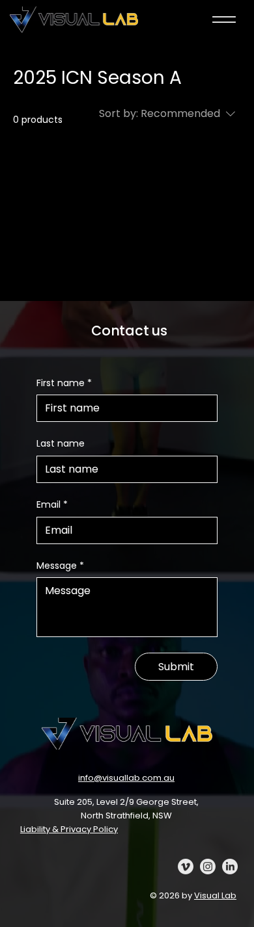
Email (52, 505)
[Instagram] (208, 866)
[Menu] (224, 19)
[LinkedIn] (230, 866)
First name (64, 383)
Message (60, 566)
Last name (60, 443)
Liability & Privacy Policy (69, 829)
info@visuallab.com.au (126, 778)
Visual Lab (215, 895)
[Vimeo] (185, 866)
